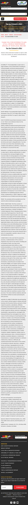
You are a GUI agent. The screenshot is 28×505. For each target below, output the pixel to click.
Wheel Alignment (7, 472)
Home (2, 34)
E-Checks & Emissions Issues (10, 455)
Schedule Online (20, 19)
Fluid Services (6, 465)
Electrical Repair (7, 457)
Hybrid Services (6, 468)
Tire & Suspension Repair (9, 470)
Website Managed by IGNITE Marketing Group (14, 497)
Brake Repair (5, 448)
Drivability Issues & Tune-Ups (11, 453)
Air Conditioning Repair (9, 446)
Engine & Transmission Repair (11, 461)
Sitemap (8, 495)
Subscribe (20, 487)
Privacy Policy (17, 495)
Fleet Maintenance (7, 463)
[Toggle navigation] (2, 18)
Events (11, 34)
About (6, 34)
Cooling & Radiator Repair (10, 450)
